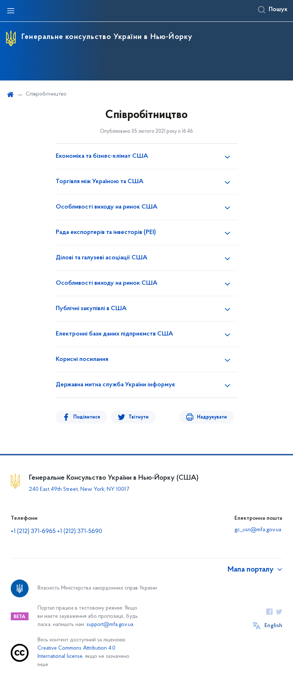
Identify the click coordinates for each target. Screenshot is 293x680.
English (273, 625)
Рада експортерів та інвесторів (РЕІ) (106, 232)
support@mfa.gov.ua (109, 624)
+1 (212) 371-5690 (79, 531)
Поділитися (86, 417)
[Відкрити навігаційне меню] (10, 10)
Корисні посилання (82, 359)
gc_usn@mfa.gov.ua (257, 530)
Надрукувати (212, 417)
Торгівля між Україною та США (100, 181)
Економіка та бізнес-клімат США (102, 156)
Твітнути (139, 417)
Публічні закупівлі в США (91, 308)
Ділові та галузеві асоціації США (102, 258)
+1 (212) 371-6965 (33, 531)
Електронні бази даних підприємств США (114, 334)
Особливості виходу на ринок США (107, 207)
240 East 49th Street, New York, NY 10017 (79, 489)
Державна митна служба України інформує (115, 385)
